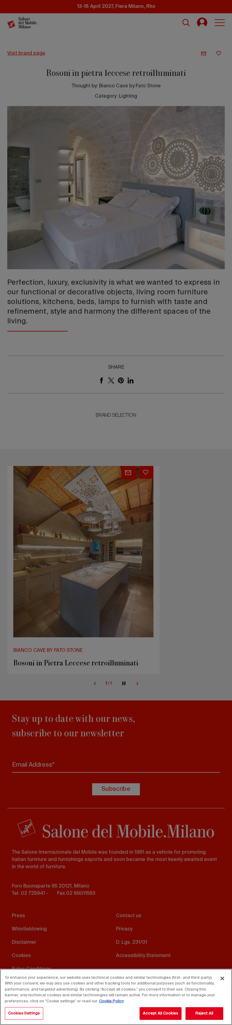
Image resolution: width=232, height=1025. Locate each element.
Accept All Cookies (160, 1013)
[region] (116, 997)
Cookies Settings (24, 1013)
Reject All (204, 1013)
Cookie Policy (111, 1001)
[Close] (222, 978)
